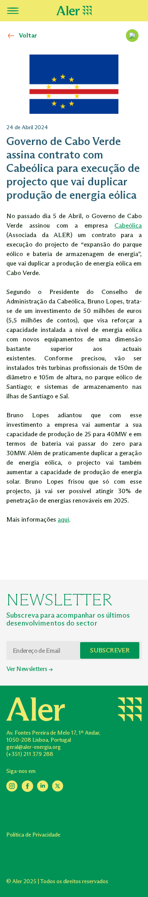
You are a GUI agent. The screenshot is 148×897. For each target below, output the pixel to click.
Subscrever (109, 650)
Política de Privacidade (33, 834)
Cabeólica (128, 225)
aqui (63, 519)
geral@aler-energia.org (33, 747)
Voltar (28, 35)
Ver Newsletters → (29, 669)
